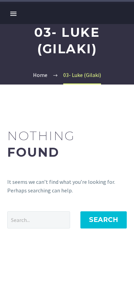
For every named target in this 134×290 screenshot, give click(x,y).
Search (103, 220)
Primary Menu (13, 14)
